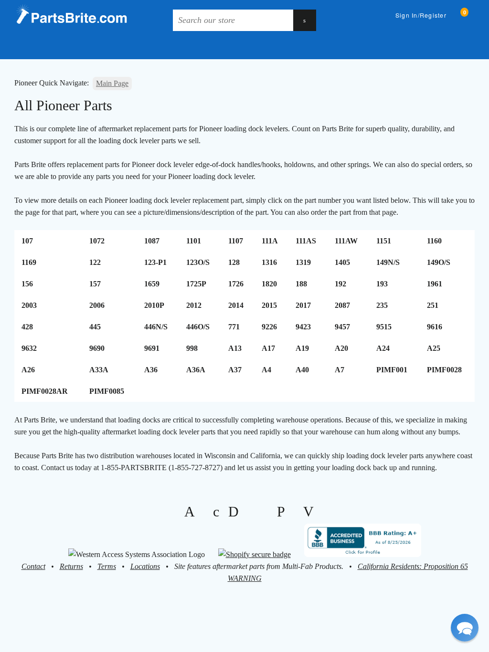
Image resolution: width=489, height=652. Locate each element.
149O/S (438, 262)
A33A (98, 370)
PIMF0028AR (44, 391)
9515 (384, 327)
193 (382, 284)
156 (27, 284)
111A (270, 241)
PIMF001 (391, 370)
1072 (97, 241)
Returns (71, 566)
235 (382, 305)
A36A (195, 370)
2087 (342, 305)
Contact (33, 566)
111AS (306, 241)
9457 (342, 327)
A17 (268, 348)
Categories (96, 47)
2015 (269, 305)
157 (95, 284)
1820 (269, 284)
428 (27, 327)
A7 (339, 370)
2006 (97, 305)
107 (27, 241)
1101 (193, 241)
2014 (236, 305)
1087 (151, 241)
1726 (236, 284)
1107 (235, 241)
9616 (434, 327)
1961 (434, 284)
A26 (28, 370)
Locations (145, 566)
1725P (196, 284)
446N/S (156, 327)
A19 (302, 348)
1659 (151, 284)
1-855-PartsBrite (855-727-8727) (417, 47)
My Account (212, 47)
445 (95, 327)
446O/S (198, 327)
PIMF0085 (106, 391)
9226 (269, 327)
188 (301, 284)
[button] (464, 627)
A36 (151, 370)
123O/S (198, 262)
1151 (383, 241)
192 (340, 284)
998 (192, 348)
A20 (341, 348)
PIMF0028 (444, 370)
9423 (303, 327)
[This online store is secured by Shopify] (254, 554)
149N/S (388, 262)
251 (432, 305)
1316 (269, 262)
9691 (151, 348)
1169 (28, 262)
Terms (106, 566)
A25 (433, 348)
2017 (303, 305)
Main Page (112, 83)
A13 (235, 348)
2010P (154, 305)
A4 (266, 370)
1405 (342, 262)
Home (20, 47)
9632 (29, 348)
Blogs (140, 47)
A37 (235, 370)
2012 (194, 305)
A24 (383, 348)
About (168, 47)
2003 (29, 305)
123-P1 (155, 262)
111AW (346, 241)
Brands (49, 47)
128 (234, 262)
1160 (434, 241)
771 (234, 327)
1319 (303, 262)
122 (95, 262)
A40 (302, 370)
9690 (97, 348)
